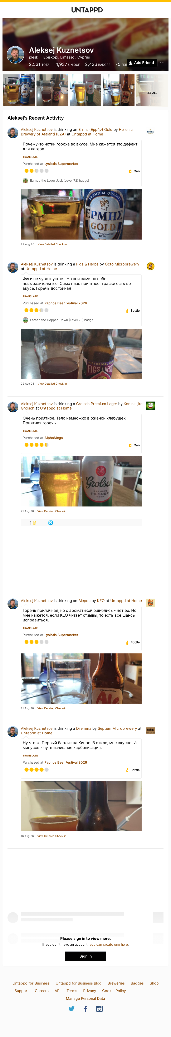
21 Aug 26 (27, 511)
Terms (72, 991)
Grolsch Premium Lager (96, 404)
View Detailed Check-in (52, 244)
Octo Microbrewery (122, 264)
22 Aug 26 (27, 244)
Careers (42, 991)
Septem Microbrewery (117, 728)
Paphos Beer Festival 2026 (65, 303)
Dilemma (83, 728)
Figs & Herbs (87, 264)
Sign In (85, 956)
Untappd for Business (31, 983)
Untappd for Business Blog (79, 983)
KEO (101, 600)
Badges (137, 983)
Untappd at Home (87, 134)
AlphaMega (53, 438)
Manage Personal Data (85, 998)
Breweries (116, 983)
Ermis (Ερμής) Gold (95, 129)
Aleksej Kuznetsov (37, 129)
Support (22, 991)
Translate (30, 156)
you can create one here (108, 944)
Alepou (84, 600)
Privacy (89, 991)
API (57, 991)
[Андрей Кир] (51, 523)
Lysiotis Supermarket (61, 164)
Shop (154, 983)
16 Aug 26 (27, 836)
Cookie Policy (114, 991)
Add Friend (144, 62)
